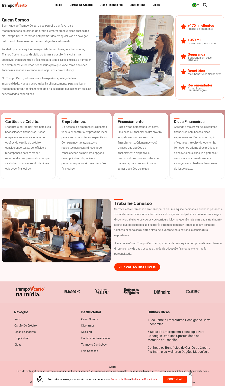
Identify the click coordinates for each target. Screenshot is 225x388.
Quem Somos (89, 319)
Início (58, 5)
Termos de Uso (120, 379)
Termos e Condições (94, 344)
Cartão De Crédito (81, 5)
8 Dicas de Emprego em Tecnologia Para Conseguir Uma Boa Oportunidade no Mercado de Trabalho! (176, 336)
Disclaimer (87, 325)
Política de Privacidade (95, 338)
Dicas (156, 5)
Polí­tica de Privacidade (144, 379)
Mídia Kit (86, 332)
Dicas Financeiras (111, 5)
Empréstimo (138, 5)
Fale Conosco (89, 351)
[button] (190, 374)
